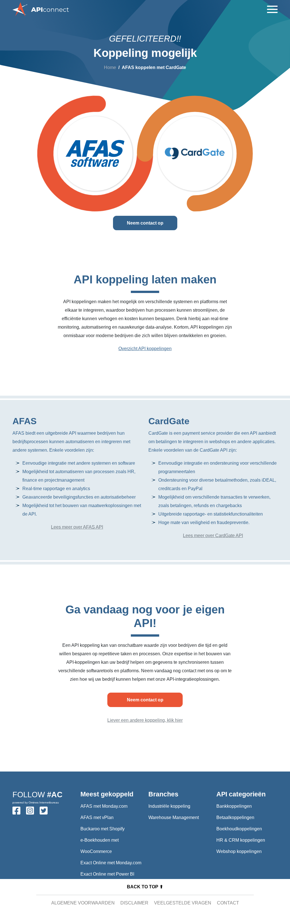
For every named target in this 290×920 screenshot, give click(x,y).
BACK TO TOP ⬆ (145, 886)
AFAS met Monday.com (103, 806)
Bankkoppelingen (234, 806)
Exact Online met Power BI (107, 874)
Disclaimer (134, 902)
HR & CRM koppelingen (240, 840)
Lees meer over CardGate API (213, 535)
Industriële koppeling (169, 806)
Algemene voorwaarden (83, 902)
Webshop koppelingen (239, 851)
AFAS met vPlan (97, 817)
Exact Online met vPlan (103, 885)
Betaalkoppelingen (235, 817)
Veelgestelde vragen (182, 902)
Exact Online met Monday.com (110, 862)
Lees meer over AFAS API (77, 527)
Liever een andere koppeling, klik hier (145, 720)
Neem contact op (145, 223)
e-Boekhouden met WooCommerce (99, 846)
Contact (228, 902)
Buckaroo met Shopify (102, 828)
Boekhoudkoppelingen (239, 828)
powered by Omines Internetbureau (35, 802)
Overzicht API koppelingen (145, 348)
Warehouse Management (173, 817)
